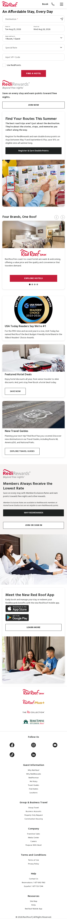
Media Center (33, 837)
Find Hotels (33, 789)
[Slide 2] (32, 284)
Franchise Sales (33, 834)
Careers (33, 841)
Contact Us (33, 878)
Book (45, 4)
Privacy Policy (33, 863)
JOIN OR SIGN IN (33, 525)
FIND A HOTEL (33, 73)
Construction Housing (33, 819)
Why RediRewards (33, 774)
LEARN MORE (33, 627)
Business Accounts (33, 811)
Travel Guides (33, 785)
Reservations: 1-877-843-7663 (33, 882)
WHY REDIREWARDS (33, 513)
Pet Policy (33, 781)
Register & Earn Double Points (33, 151)
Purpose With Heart (34, 845)
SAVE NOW (15, 391)
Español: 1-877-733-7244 (33, 886)
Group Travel (33, 807)
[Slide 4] (37, 284)
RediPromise (34, 777)
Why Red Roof (33, 770)
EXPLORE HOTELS (33, 278)
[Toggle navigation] (61, 4)
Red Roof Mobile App (33, 908)
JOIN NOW (33, 105)
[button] (10, 4)
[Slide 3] (35, 284)
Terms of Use (33, 860)
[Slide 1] (30, 284)
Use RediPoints (14, 65)
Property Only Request (33, 815)
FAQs (33, 905)
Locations (33, 792)
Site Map (33, 901)
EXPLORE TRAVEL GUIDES (22, 451)
